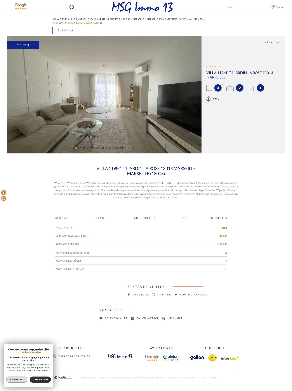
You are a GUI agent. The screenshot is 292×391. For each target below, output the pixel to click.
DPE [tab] (184, 217)
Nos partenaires (188, 377)
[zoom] (104, 94)
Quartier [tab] (219, 217)
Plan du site (152, 377)
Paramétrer (16, 379)
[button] (76, 148)
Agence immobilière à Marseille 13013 (74, 19)
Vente (102, 19)
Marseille (138, 19)
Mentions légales (166, 377)
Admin (177, 377)
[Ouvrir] (72, 7)
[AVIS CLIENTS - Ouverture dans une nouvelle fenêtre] (152, 357)
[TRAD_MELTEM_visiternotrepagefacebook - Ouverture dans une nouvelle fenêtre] (3, 192)
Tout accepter (40, 379)
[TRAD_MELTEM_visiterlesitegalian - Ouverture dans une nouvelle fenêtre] (197, 357)
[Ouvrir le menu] (229, 7)
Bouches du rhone (119, 19)
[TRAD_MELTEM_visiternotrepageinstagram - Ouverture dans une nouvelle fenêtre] (3, 198)
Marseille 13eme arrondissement (166, 19)
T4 (201, 19)
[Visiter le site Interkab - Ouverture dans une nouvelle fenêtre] (230, 358)
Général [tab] (62, 217)
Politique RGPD (203, 377)
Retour (68, 30)
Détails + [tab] (102, 217)
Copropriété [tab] (145, 217)
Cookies (214, 378)
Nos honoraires (139, 377)
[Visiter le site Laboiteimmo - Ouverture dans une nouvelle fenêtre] (63, 377)
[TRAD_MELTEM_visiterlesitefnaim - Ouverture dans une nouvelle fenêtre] (212, 357)
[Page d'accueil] (142, 7)
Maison (192, 19)
